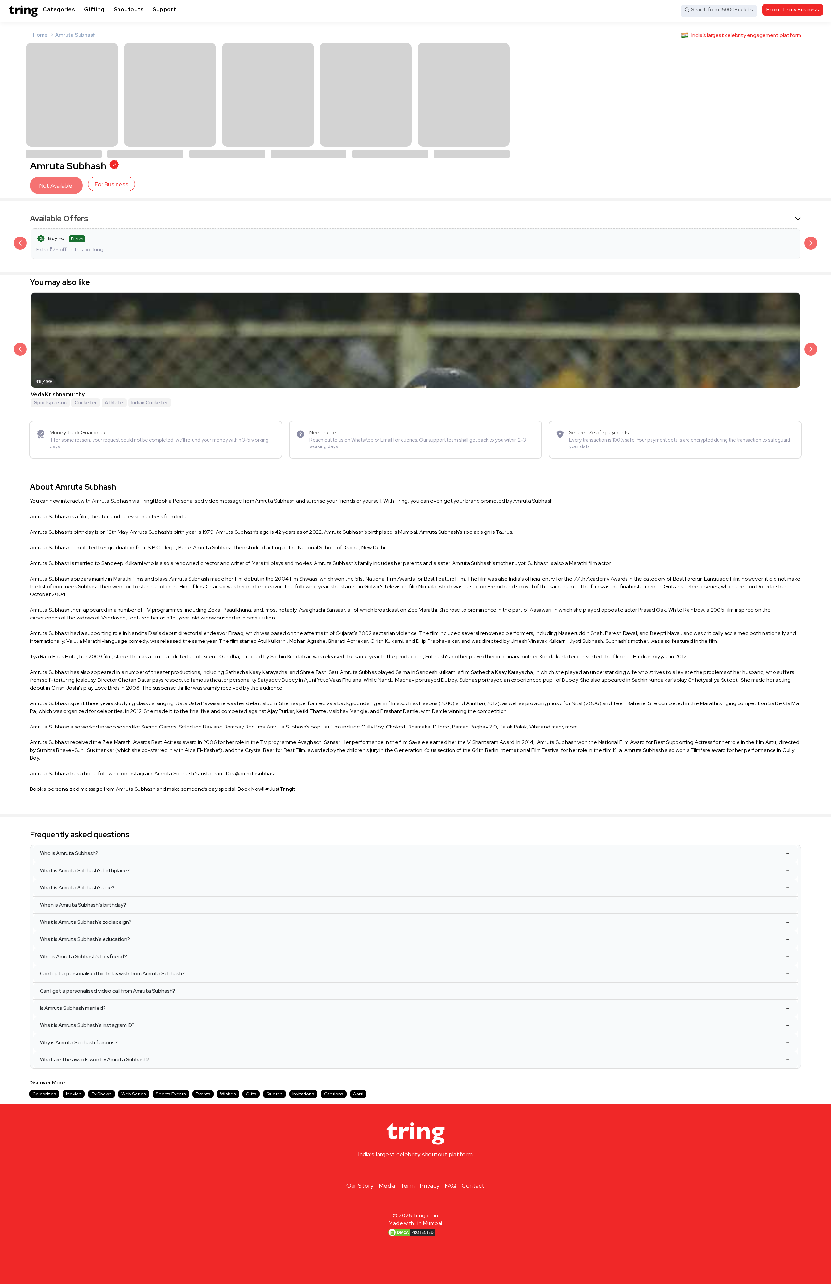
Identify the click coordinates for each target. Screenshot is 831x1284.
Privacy (430, 1185)
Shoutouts (129, 9)
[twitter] (415, 1169)
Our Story (360, 1185)
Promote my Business (792, 9)
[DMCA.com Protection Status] (411, 1232)
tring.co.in (426, 1215)
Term (407, 1185)
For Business (111, 184)
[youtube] (426, 1169)
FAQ (451, 1185)
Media (387, 1185)
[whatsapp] (436, 1169)
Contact (473, 1185)
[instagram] (395, 1169)
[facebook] (405, 1169)
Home (40, 34)
